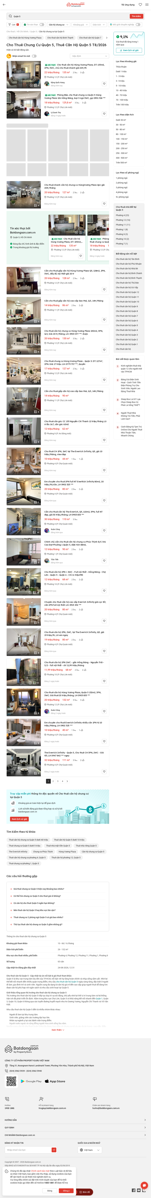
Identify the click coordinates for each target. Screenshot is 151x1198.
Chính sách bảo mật (40, 1170)
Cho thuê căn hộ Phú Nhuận (129, 263)
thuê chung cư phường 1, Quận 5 (24, 863)
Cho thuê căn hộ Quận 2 (127, 339)
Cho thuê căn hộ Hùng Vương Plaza (25, 37)
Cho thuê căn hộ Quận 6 (127, 320)
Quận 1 (99, 998)
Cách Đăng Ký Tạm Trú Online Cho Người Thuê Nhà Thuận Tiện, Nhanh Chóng (131, 431)
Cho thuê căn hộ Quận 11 (127, 296)
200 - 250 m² (122, 148)
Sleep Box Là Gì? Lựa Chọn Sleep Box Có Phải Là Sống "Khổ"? (130, 402)
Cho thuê (10, 31)
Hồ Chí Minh (22, 31)
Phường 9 (122, 234)
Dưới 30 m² (121, 120)
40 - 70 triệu (121, 95)
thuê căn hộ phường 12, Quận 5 (66, 857)
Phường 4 (122, 215)
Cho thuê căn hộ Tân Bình (127, 259)
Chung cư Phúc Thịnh (43, 851)
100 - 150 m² (122, 138)
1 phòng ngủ (121, 178)
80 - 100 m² (121, 134)
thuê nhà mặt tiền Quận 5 (58, 845)
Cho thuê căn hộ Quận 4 (127, 330)
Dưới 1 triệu (121, 71)
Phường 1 (122, 229)
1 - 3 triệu (120, 76)
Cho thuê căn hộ (123, 349)
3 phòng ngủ (121, 187)
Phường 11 (123, 224)
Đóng (49, 1190)
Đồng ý (66, 1190)
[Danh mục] (4, 4)
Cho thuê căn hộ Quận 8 (127, 311)
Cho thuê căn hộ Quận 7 (90, 37)
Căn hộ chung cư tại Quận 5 (51, 31)
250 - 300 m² (122, 153)
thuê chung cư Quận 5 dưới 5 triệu (24, 845)
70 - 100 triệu (122, 99)
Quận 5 (33, 31)
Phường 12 (123, 220)
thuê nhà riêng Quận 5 (86, 845)
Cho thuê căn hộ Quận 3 (127, 334)
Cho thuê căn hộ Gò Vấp (127, 287)
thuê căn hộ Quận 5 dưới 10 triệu (69, 839)
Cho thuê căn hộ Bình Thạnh (60, 37)
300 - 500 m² (122, 157)
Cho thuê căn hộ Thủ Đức (127, 282)
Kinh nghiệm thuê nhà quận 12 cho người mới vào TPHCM (131, 368)
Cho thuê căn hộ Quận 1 (127, 344)
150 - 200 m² (122, 143)
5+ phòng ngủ (122, 196)
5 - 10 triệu (121, 85)
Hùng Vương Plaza (67, 851)
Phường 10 (122, 238)
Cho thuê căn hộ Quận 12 (127, 292)
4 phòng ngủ (121, 192)
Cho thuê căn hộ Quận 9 (127, 306)
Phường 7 (122, 243)
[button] (106, 37)
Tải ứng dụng (127, 4)
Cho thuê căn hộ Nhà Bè (127, 268)
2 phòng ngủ (121, 182)
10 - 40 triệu (121, 90)
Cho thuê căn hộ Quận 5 (127, 325)
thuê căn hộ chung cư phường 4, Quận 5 (27, 857)
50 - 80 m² (120, 129)
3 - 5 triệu (120, 80)
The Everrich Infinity (18, 851)
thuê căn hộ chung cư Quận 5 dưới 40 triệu (28, 839)
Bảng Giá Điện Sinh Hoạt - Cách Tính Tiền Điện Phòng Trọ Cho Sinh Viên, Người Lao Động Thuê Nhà (131, 385)
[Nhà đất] (75, 4)
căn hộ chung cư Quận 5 (93, 851)
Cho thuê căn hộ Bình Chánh (129, 273)
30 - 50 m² (120, 124)
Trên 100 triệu (122, 104)
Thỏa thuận (121, 66)
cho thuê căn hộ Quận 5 (67, 981)
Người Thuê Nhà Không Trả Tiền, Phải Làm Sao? (130, 415)
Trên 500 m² (121, 162)
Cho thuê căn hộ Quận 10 (127, 301)
